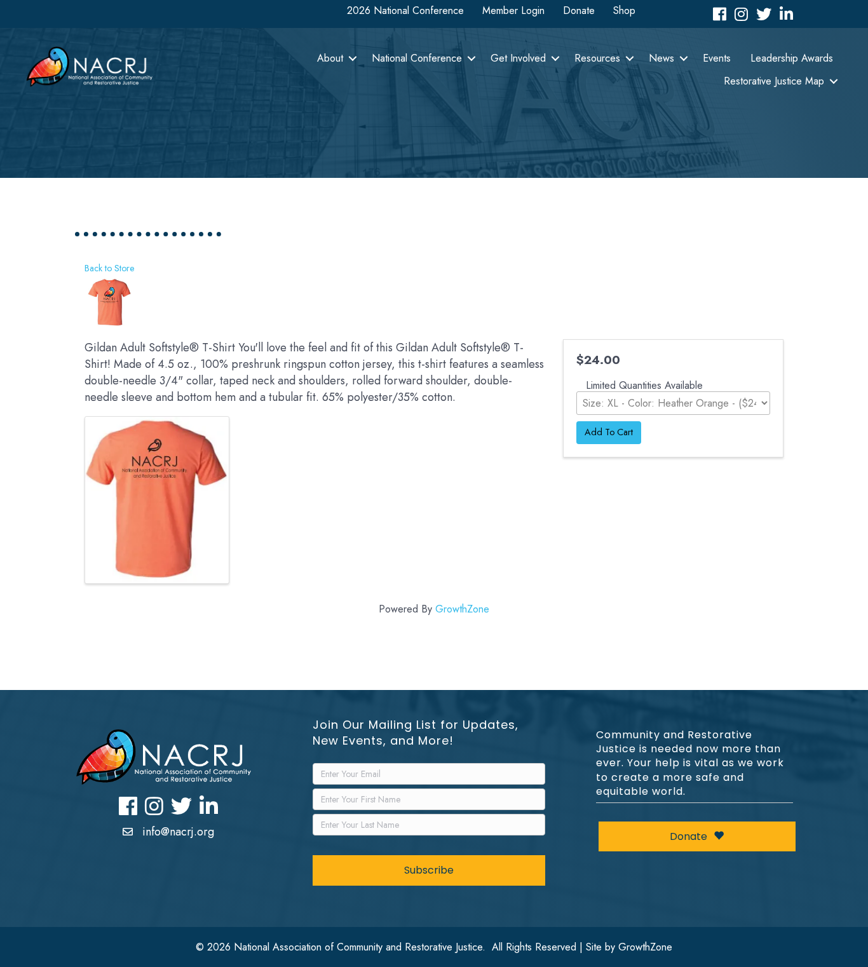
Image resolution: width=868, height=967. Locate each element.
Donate (579, 10)
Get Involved (518, 58)
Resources (597, 58)
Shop (624, 10)
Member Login (513, 10)
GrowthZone (462, 609)
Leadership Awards (791, 58)
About (330, 58)
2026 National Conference (405, 10)
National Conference (417, 58)
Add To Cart (609, 432)
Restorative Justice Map (774, 81)
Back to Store (110, 268)
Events (717, 58)
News (661, 58)
